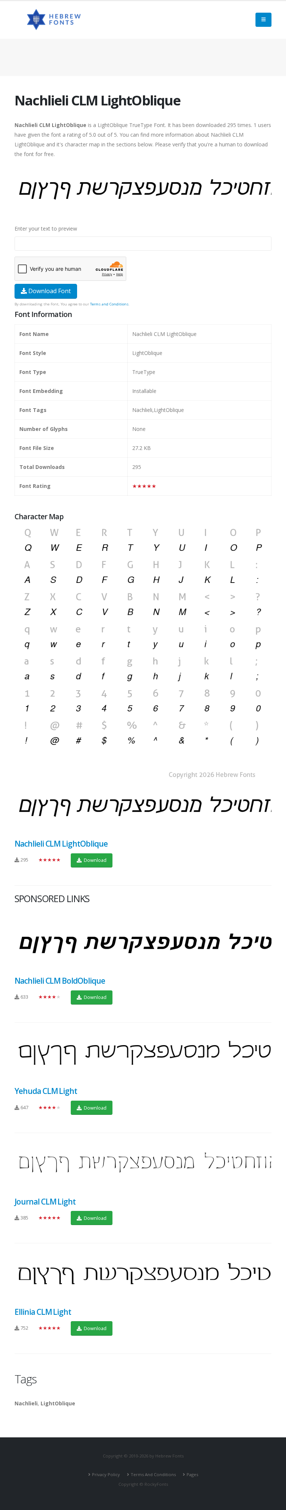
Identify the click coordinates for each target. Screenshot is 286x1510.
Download (95, 860)
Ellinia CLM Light (43, 1312)
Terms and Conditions (109, 304)
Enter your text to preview (46, 228)
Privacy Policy (106, 1474)
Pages (192, 1474)
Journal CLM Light (45, 1201)
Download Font (49, 291)
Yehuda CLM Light (46, 1091)
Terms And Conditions (153, 1474)
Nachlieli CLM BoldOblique (60, 981)
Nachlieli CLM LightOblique (61, 843)
